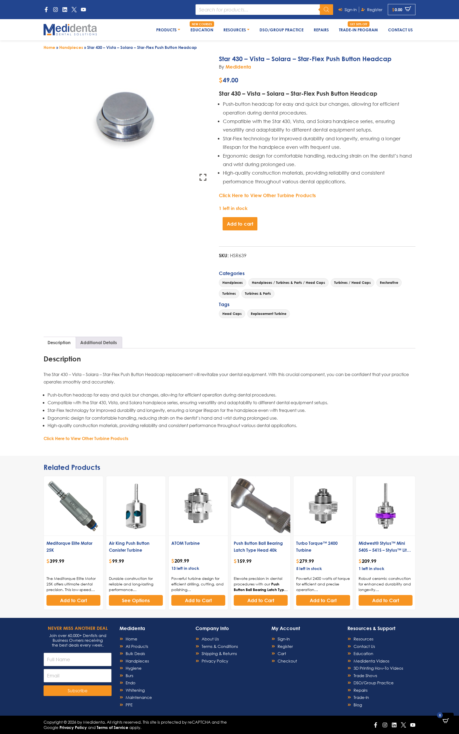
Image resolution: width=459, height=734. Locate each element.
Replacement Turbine (268, 313)
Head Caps (232, 313)
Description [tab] (59, 342)
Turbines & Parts (258, 293)
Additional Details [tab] (98, 342)
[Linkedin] (64, 9)
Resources (235, 29)
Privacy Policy (73, 727)
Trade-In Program (358, 29)
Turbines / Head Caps (352, 282)
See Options (136, 600)
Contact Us (400, 29)
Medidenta (238, 67)
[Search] (326, 9)
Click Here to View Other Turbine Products (267, 195)
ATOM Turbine (185, 543)
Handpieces (71, 47)
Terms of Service (112, 727)
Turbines (229, 293)
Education (201, 29)
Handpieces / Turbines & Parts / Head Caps (288, 282)
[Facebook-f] (46, 9)
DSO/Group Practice (282, 29)
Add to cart (240, 224)
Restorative (389, 282)
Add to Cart (73, 600)
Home (49, 47)
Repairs (321, 29)
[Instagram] (55, 9)
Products (167, 29)
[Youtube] (83, 9)
